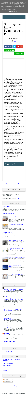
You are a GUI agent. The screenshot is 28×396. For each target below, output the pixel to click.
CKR (6, 75)
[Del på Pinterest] (18, 46)
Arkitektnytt (7, 318)
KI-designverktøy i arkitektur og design (15, 248)
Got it (18, 11)
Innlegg (6, 379)
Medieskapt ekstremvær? (8, 213)
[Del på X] (14, 46)
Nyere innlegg (9, 50)
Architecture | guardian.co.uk (12, 297)
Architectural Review (9, 341)
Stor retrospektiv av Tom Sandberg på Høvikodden (11, 360)
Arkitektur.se (7, 326)
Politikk (14, 41)
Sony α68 (5, 370)
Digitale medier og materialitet (13, 183)
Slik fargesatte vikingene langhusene (16, 257)
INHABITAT (7, 307)
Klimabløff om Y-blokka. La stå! (15, 216)
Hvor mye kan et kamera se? (9, 368)
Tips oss (19, 198)
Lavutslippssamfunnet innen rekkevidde (14, 265)
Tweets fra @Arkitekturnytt (9, 351)
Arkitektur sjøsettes (8, 319)
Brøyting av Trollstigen (8, 363)
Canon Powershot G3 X (8, 365)
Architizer (6, 288)
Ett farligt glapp (7, 327)
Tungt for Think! (6, 206)
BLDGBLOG (6, 333)
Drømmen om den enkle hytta (15, 274)
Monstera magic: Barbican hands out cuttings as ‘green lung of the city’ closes (13, 298)
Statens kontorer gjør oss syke (15, 240)
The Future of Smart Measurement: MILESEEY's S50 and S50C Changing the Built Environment (13, 309)
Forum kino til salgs (7, 232)
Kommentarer (7, 381)
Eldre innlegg (19, 53)
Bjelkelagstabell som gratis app (15, 224)
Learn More (12, 11)
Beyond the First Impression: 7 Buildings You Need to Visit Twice (13, 289)
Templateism (22, 393)
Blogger (16, 386)
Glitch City (6, 334)
